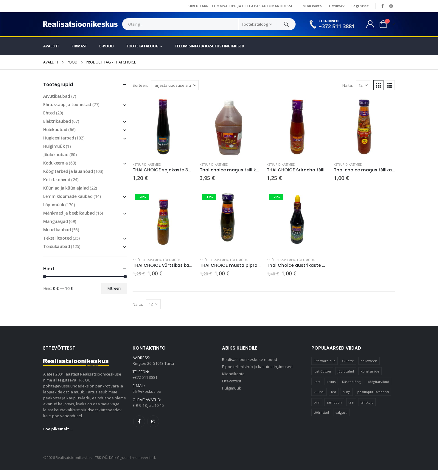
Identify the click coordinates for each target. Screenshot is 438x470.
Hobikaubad (55, 129)
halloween (369, 361)
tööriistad (321, 412)
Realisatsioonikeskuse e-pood (249, 359)
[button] (378, 85)
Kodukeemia (55, 163)
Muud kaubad (57, 229)
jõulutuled (346, 371)
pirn (317, 402)
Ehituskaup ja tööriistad (67, 104)
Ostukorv (336, 6)
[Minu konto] (370, 24)
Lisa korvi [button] (183, 106)
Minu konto (312, 6)
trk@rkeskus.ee (147, 391)
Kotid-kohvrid (56, 179)
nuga (346, 392)
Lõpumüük (172, 260)
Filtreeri (114, 288)
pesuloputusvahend (373, 392)
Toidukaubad (56, 246)
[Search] (286, 24)
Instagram (153, 421)
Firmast (79, 46)
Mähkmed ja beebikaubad (69, 213)
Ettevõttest (231, 381)
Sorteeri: (140, 85)
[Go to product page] (163, 126)
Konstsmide (370, 371)
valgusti (341, 412)
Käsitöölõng (351, 381)
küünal (319, 392)
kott (317, 381)
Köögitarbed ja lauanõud (68, 171)
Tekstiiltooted (57, 238)
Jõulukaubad (55, 154)
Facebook (139, 421)
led (333, 392)
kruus (331, 381)
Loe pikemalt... (58, 429)
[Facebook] (382, 6)
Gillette (348, 361)
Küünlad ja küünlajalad (66, 188)
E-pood (106, 46)
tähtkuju (367, 402)
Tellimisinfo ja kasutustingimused (209, 46)
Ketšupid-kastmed (147, 164)
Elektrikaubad (57, 121)
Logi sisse (360, 6)
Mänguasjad (55, 221)
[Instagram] (391, 6)
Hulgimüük (54, 146)
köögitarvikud (378, 381)
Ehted (49, 113)
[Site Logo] (80, 24)
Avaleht (51, 46)
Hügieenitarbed (58, 138)
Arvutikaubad (56, 96)
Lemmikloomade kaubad (68, 196)
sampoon (334, 402)
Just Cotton (322, 371)
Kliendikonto (233, 373)
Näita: (347, 85)
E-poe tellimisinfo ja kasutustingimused (257, 366)
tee (351, 402)
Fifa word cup (325, 361)
